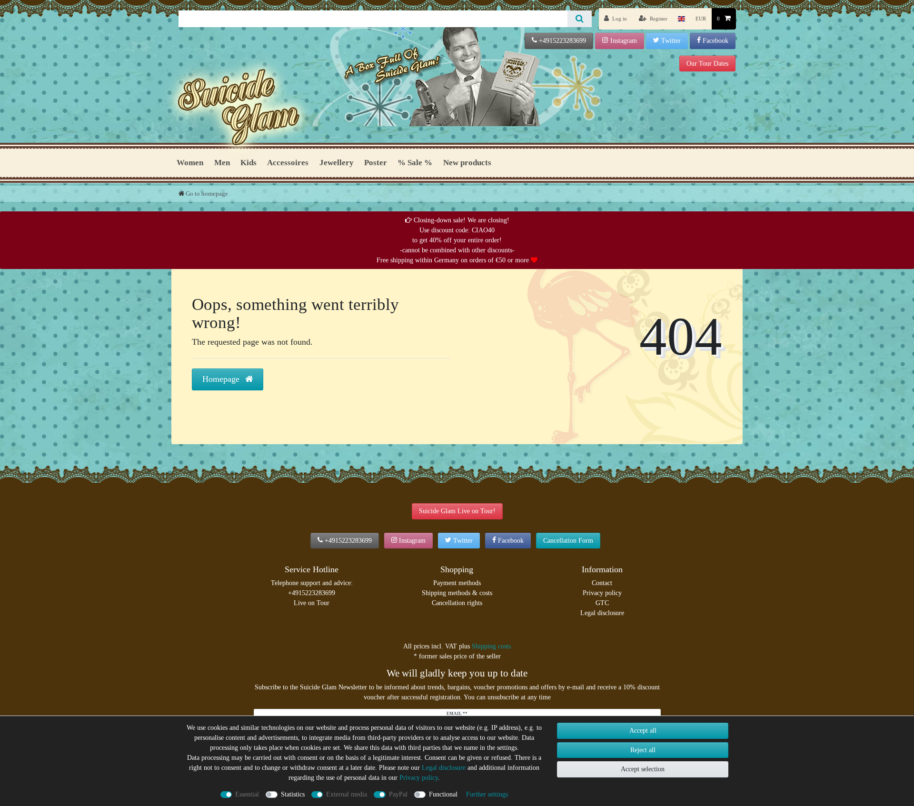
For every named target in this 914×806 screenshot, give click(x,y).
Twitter (671, 40)
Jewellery (336, 162)
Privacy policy (602, 593)
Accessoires (287, 162)
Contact (602, 583)
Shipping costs (491, 646)
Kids (248, 162)
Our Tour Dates (707, 63)
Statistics (293, 794)
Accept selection (643, 769)
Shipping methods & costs (457, 593)
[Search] (579, 18)
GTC (602, 603)
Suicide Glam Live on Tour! (457, 511)
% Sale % (414, 162)
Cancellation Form (568, 540)
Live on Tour (311, 603)
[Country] (681, 19)
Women (190, 162)
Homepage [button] (222, 379)
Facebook (715, 40)
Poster (375, 162)
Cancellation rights (457, 603)
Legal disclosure (602, 613)
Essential (247, 794)
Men (222, 162)
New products (467, 162)
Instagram (623, 40)
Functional (443, 794)
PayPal (398, 794)
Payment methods (457, 583)
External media (346, 794)
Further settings (487, 794)
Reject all (643, 750)
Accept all (642, 730)
